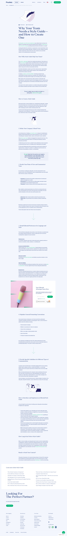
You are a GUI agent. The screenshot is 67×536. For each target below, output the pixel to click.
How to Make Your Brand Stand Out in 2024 (16, 483)
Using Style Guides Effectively (42, 473)
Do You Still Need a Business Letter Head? (16, 473)
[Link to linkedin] (48, 522)
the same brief (23, 62)
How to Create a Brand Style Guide (42, 478)
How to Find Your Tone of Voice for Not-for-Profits (17, 485)
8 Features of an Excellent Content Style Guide (45, 480)
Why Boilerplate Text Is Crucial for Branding (16, 477)
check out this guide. (37, 92)
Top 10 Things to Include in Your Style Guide (44, 485)
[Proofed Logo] (9, 2)
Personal (22, 2)
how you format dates (28, 257)
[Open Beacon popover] (63, 532)
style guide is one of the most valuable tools (27, 43)
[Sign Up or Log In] (51, 2)
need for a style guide (24, 61)
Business (16, 2)
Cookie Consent (61, 534)
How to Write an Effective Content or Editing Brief (45, 483)
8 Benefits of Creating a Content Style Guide (16, 475)
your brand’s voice (33, 133)
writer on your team (24, 138)
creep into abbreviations (30, 247)
